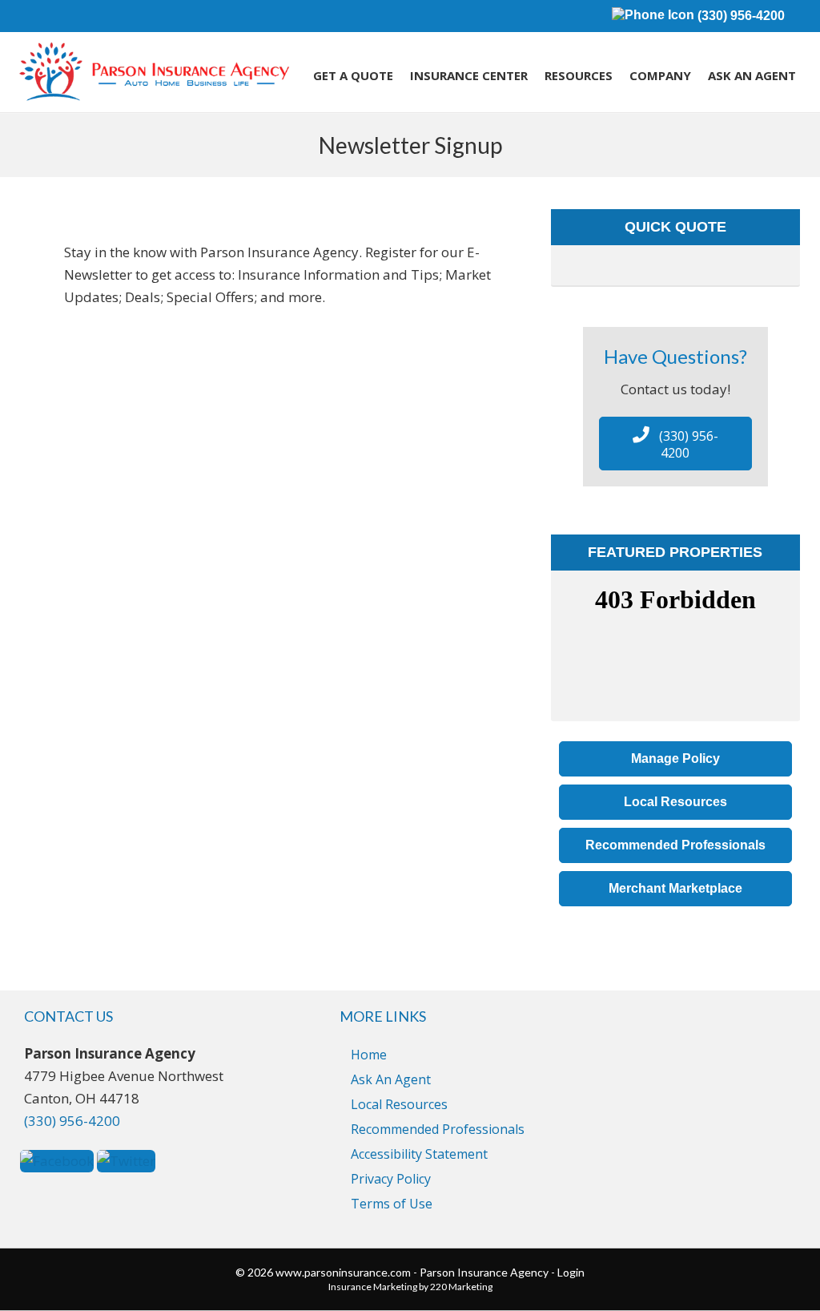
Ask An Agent (391, 1079)
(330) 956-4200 (739, 15)
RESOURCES (579, 75)
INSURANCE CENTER (469, 75)
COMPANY (660, 75)
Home (369, 1054)
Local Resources (399, 1104)
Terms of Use (391, 1203)
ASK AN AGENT (752, 75)
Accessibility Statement (419, 1154)
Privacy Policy (391, 1179)
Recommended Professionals (438, 1129)
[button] (675, 443)
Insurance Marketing (372, 1287)
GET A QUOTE (353, 75)
